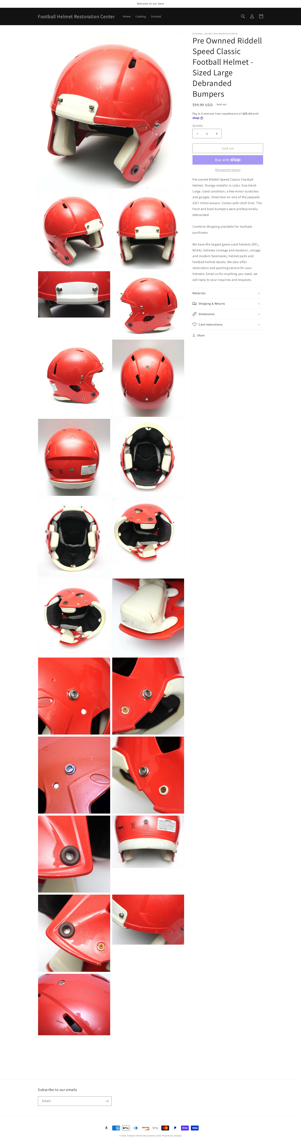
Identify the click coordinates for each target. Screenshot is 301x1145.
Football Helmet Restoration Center (144, 1135)
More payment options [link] (227, 169)
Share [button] (201, 335)
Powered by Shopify (172, 1135)
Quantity (197, 125)
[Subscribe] (106, 1101)
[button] (243, 16)
